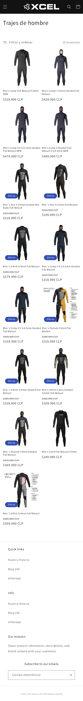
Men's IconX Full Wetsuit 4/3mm (59, 451)
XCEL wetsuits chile (35, 694)
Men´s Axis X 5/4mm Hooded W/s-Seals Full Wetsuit (21, 206)
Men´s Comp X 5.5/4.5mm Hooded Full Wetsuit (22, 330)
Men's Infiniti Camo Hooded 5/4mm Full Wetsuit (57, 391)
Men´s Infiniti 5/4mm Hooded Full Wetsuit (22, 391)
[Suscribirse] (70, 675)
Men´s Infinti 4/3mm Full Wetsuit (21, 266)
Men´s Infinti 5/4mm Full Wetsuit (21, 513)
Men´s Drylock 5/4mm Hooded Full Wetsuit (20, 453)
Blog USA (14, 569)
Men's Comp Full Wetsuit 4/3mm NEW (20, 92)
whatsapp (14, 578)
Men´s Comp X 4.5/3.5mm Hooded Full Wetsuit (61, 268)
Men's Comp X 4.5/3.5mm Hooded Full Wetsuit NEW (21, 149)
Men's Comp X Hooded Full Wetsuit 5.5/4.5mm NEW (56, 149)
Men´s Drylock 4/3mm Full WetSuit (56, 330)
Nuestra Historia (18, 560)
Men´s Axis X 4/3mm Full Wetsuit (60, 204)
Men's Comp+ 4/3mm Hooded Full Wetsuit (60, 92)
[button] (5, 6)
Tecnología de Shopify (53, 694)
